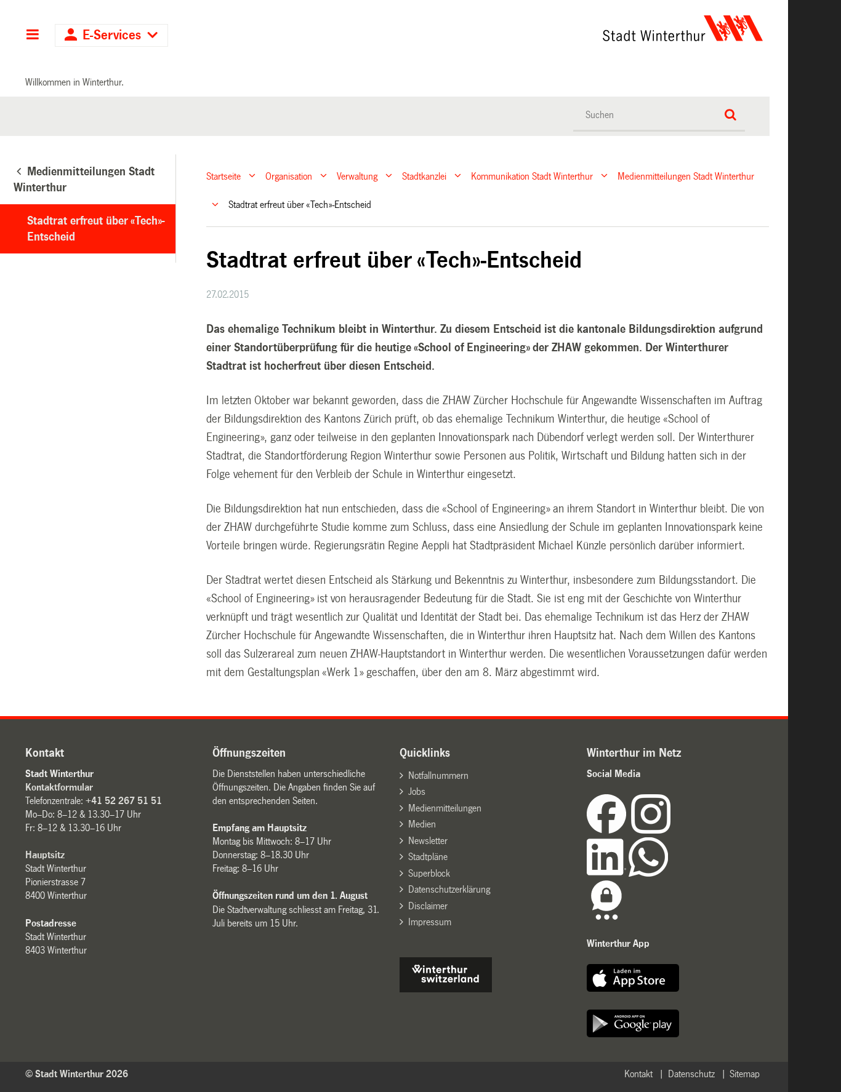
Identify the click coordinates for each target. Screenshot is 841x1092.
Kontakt (638, 1074)
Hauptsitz (45, 855)
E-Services (112, 35)
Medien (422, 824)
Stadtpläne (428, 856)
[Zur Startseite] (568, 28)
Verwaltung (357, 175)
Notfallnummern (438, 775)
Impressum (429, 922)
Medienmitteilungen (444, 808)
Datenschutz (691, 1074)
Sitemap (745, 1074)
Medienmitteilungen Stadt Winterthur (686, 175)
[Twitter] (671, 830)
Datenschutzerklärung (449, 889)
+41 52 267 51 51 (124, 800)
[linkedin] (608, 873)
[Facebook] (609, 830)
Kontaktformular (59, 787)
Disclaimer (428, 906)
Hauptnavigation (32, 35)
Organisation (288, 175)
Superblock (429, 873)
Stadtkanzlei (424, 175)
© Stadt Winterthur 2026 (76, 1074)
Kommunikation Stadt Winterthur (532, 175)
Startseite (223, 175)
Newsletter (428, 840)
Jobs (416, 791)
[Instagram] (650, 830)
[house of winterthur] (446, 989)
